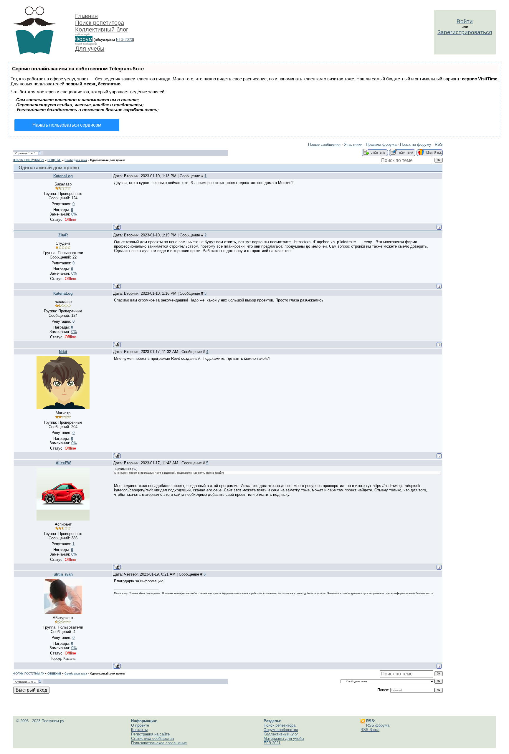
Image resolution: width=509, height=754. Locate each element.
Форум (83, 39)
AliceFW (63, 463)
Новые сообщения (324, 144)
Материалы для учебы (284, 738)
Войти (465, 21)
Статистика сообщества (152, 738)
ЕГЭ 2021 (272, 743)
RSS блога (370, 730)
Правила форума (381, 144)
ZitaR (63, 235)
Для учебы (89, 48)
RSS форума (377, 725)
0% (74, 214)
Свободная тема (76, 160)
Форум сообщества (281, 730)
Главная (86, 16)
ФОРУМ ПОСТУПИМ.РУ (28, 160)
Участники (353, 144)
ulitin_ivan (63, 574)
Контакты (139, 730)
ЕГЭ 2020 (124, 39)
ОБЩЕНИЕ (54, 160)
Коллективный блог (101, 29)
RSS (439, 144)
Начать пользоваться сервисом (66, 124)
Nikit (63, 351)
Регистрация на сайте (150, 734)
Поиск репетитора (99, 22)
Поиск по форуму (415, 144)
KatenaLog (63, 176)
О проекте (140, 725)
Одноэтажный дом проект (107, 160)
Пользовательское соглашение (159, 743)
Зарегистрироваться (464, 32)
